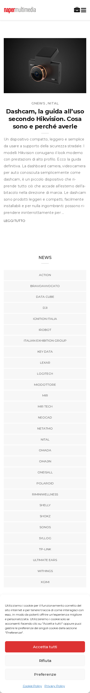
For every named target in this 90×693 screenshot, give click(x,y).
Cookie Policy (32, 686)
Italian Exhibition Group (45, 340)
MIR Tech (45, 406)
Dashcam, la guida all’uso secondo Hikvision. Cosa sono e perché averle (45, 119)
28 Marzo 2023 (67, 87)
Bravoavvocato (45, 286)
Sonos (45, 527)
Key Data (45, 351)
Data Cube (45, 297)
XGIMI (45, 582)
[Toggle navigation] (82, 10)
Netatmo (45, 428)
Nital (53, 103)
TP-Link (45, 549)
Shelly (45, 505)
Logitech (45, 373)
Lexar (45, 362)
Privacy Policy (54, 686)
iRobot (45, 330)
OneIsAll (45, 472)
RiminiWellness (45, 494)
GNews (38, 103)
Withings (45, 571)
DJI (45, 308)
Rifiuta (45, 660)
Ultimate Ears (45, 560)
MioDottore (45, 384)
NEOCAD (45, 417)
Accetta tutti (45, 646)
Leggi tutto (14, 221)
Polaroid (45, 483)
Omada (45, 450)
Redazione (24, 87)
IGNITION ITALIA (45, 319)
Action (45, 275)
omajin (45, 461)
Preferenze (45, 674)
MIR (45, 395)
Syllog (45, 538)
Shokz (45, 516)
